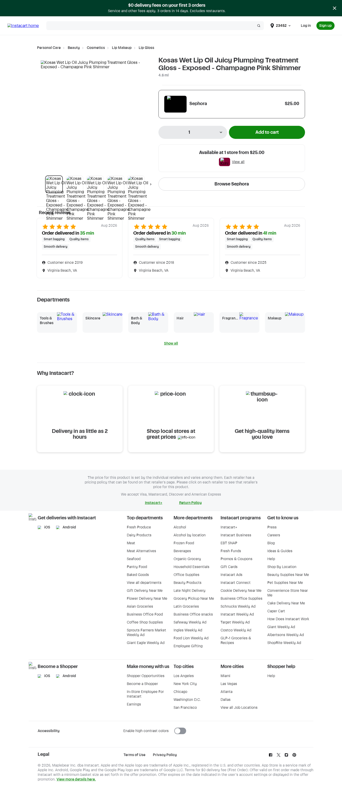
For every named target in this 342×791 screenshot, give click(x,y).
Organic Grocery (187, 559)
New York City (185, 683)
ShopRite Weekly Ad (284, 642)
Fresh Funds (231, 551)
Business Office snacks (193, 614)
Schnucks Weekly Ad (238, 606)
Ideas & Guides (279, 551)
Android (69, 527)
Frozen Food (184, 543)
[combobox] (192, 132)
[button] (54, 184)
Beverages (182, 551)
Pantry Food (137, 566)
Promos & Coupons (236, 559)
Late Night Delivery (189, 590)
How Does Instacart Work (288, 619)
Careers (273, 535)
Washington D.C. (187, 699)
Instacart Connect (236, 582)
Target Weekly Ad (235, 622)
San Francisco (185, 707)
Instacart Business (236, 535)
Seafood (134, 559)
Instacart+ (229, 527)
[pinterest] (294, 756)
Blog (271, 543)
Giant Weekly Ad (281, 627)
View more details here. (76, 779)
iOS (47, 527)
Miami (225, 676)
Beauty (74, 47)
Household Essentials (191, 566)
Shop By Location (281, 566)
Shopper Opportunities (145, 676)
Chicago (180, 691)
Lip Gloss (146, 47)
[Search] (258, 25)
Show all (171, 343)
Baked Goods (138, 574)
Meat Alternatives (141, 551)
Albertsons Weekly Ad (285, 635)
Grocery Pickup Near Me (194, 598)
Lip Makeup (122, 47)
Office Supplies (186, 574)
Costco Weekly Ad (236, 630)
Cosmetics (96, 47)
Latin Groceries (186, 606)
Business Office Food (145, 614)
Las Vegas (229, 683)
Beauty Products (187, 582)
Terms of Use (134, 755)
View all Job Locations (239, 707)
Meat (131, 543)
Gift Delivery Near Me (145, 590)
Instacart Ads (231, 574)
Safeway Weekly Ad (190, 622)
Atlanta (226, 691)
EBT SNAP (229, 543)
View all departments (144, 582)
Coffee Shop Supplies (145, 622)
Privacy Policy (165, 755)
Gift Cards (229, 566)
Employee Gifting (188, 646)
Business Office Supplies (241, 598)
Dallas (226, 699)
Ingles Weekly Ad (188, 630)
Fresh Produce (139, 527)
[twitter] (278, 756)
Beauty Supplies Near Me (288, 574)
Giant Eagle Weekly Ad (145, 642)
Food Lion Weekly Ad (191, 638)
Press (272, 527)
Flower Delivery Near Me (147, 598)
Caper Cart (276, 611)
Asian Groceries (140, 606)
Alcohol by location (190, 535)
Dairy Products (139, 535)
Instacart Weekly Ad (237, 614)
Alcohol (180, 527)
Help (271, 559)
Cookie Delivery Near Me (241, 590)
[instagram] (286, 756)
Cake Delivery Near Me (286, 603)
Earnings (134, 704)
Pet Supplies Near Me (285, 582)
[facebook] (270, 756)
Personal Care (49, 47)
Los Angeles (184, 676)
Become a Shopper (142, 683)
